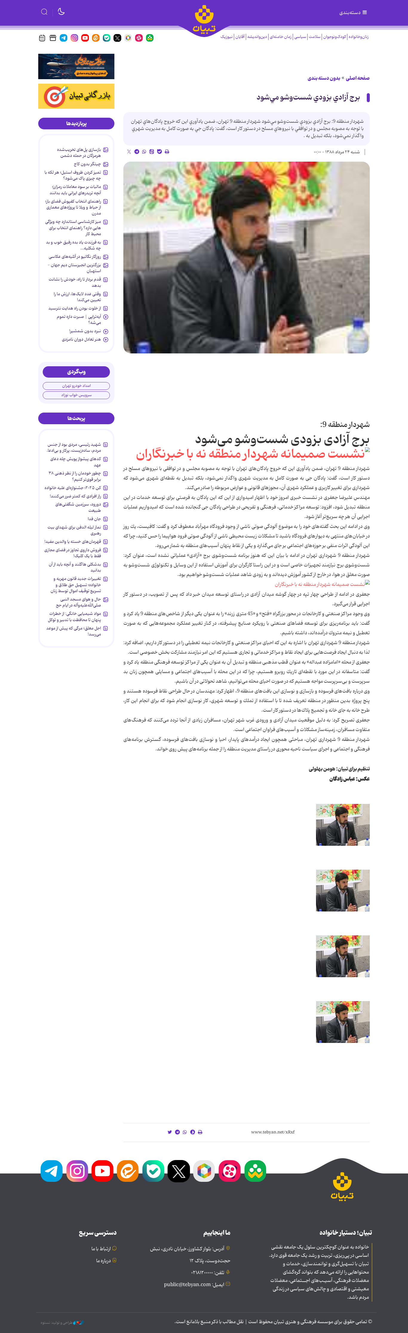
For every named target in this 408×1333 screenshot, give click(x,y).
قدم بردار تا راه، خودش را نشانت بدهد (75, 282)
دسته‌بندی (350, 13)
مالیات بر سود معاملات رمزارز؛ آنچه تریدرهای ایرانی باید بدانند (75, 189)
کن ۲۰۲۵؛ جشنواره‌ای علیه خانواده (73, 488)
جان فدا (94, 519)
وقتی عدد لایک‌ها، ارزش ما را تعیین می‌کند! (77, 297)
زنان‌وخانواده (359, 37)
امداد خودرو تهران (76, 386)
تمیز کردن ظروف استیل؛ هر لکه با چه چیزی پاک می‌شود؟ (73, 175)
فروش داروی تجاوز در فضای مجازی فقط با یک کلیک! (72, 553)
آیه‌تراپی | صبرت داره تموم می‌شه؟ (79, 319)
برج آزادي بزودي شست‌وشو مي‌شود (308, 97)
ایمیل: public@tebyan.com (194, 1285)
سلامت (314, 37)
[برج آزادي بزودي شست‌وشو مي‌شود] (246, 257)
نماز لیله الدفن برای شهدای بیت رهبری (74, 530)
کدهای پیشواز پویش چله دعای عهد (75, 462)
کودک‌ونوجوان (334, 37)
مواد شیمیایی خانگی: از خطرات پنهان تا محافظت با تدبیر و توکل (74, 616)
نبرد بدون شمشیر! (85, 331)
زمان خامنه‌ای (281, 37)
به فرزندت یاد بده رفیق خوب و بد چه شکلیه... (73, 245)
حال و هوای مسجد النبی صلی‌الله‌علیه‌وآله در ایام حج (78, 602)
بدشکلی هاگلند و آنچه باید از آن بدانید (75, 567)
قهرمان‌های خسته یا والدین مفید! (73, 541)
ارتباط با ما (101, 1249)
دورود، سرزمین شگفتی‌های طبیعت (78, 507)
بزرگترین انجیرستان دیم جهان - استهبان (74, 268)
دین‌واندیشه (257, 37)
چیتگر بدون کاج (87, 164)
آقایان (240, 37)
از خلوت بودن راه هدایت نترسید (74, 308)
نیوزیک (226, 37)
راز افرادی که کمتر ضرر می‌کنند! (75, 496)
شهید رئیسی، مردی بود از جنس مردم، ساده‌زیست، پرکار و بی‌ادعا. (74, 447)
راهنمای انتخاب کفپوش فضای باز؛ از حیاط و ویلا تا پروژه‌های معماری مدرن (73, 207)
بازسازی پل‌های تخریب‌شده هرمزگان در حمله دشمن (79, 152)
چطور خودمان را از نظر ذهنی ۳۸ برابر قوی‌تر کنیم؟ (75, 476)
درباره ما (103, 1261)
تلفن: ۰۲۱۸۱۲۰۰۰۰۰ (207, 1273)
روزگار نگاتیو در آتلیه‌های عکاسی (75, 256)
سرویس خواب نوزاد (76, 395)
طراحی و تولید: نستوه (57, 1323)
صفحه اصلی (358, 78)
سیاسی (300, 37)
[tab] (76, 124)
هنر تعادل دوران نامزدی (81, 339)
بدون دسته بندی (324, 78)
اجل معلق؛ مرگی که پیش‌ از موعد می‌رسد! (73, 631)
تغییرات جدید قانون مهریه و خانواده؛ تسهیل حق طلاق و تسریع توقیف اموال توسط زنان (75, 584)
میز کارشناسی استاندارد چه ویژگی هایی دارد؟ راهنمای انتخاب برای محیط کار (73, 227)
